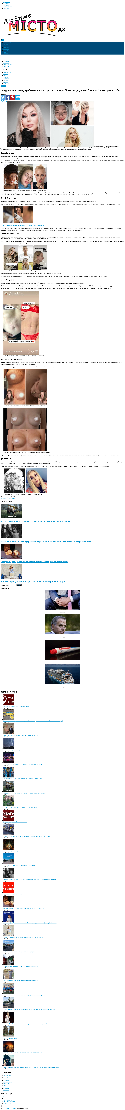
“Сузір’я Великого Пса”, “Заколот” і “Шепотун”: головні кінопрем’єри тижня (35, 521)
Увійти (5, 1098)
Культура (6, 3)
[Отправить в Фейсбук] (7, 99)
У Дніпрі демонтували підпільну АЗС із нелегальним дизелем (20, 966)
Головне (5, 44)
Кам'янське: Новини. (10, 1108)
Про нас (5, 52)
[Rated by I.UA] (4, 1107)
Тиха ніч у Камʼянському (10, 1038)
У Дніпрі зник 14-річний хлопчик (12, 894)
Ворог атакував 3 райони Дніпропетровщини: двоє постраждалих (22, 1053)
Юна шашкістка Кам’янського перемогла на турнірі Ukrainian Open (22, 778)
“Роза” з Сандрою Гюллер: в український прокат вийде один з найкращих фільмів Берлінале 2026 (46, 541)
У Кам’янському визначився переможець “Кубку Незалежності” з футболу (24, 995)
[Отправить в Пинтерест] (12, 99)
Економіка (6, 5)
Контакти (6, 54)
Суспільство (6, 2)
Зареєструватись (8, 1097)
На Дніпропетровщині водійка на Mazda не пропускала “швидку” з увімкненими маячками (29, 1009)
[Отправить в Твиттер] (3, 99)
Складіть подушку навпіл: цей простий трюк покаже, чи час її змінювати (34, 561)
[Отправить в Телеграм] (6, 101)
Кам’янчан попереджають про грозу (13, 750)
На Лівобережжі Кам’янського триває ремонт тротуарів (19, 952)
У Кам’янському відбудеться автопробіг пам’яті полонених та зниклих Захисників (26, 836)
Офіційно (6, 8)
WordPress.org (7, 1103)
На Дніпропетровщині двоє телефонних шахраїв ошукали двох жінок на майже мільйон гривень (31, 1067)
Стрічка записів (7, 1100)
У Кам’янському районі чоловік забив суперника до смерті (20, 807)
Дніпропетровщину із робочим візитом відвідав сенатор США (21, 735)
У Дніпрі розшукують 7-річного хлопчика (15, 822)
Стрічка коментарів (9, 1101)
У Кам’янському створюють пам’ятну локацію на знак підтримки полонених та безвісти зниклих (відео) (33, 721)
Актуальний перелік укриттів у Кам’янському (16, 706)
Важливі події (7, 42)
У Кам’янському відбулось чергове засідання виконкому (19, 865)
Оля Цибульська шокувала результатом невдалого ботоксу (22, 225)
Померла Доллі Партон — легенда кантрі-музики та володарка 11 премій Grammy (26, 1024)
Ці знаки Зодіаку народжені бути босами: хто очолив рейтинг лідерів (33, 582)
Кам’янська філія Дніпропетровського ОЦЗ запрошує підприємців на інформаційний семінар (29, 923)
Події (4, 46)
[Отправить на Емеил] (17, 99)
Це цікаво (6, 47)
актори (3, 498)
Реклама (5, 50)
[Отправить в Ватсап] (2, 101)
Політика (6, 49)
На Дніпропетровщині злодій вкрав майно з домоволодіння (20, 980)
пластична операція (10, 498)
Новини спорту (7, 7)
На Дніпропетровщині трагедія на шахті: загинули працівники (21, 851)
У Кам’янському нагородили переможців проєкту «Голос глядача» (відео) (24, 764)
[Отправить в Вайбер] (4, 101)
